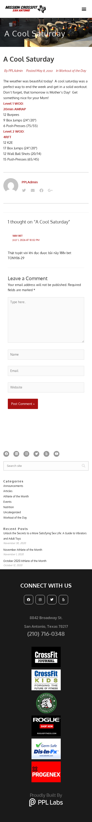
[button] (84, 9)
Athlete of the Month (16, 496)
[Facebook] (41, 190)
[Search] (83, 466)
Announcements (13, 486)
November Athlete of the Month (22, 549)
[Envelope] (32, 190)
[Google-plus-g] (50, 190)
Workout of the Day (72, 71)
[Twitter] (24, 190)
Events (7, 501)
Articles (8, 491)
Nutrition (8, 507)
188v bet (18, 235)
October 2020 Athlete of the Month (24, 561)
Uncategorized (12, 512)
